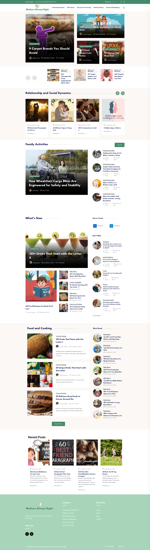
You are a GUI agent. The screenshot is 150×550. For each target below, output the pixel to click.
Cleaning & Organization (70, 510)
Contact (120, 546)
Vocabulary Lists (34, 248)
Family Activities (98, 7)
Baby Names (73, 271)
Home (98, 510)
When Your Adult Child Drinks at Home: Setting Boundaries (111, 199)
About (98, 513)
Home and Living (34, 43)
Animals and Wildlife (75, 282)
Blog (97, 516)
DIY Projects (70, 7)
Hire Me (98, 519)
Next (34, 77)
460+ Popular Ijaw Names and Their (119, 76)
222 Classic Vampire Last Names (85, 53)
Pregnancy (106, 241)
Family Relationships (108, 150)
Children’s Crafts (68, 513)
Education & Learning (84, 7)
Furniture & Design (68, 525)
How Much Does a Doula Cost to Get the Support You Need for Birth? (112, 246)
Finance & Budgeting (112, 7)
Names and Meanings (86, 23)
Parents (105, 284)
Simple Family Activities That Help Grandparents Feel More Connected (111, 169)
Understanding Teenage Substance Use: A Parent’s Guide (52, 2)
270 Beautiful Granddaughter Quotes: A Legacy (87, 474)
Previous (28, 77)
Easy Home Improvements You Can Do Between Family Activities (111, 304)
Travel (105, 271)
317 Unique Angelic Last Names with (92, 76)
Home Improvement (58, 7)
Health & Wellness (108, 257)
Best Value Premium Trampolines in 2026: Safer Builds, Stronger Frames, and (56, 181)
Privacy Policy (109, 546)
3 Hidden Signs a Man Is (112, 128)
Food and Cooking (61, 336)
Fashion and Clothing (76, 304)
